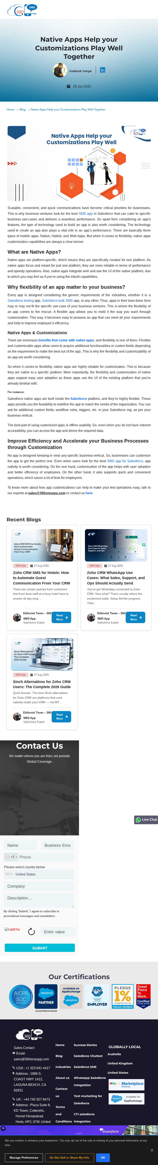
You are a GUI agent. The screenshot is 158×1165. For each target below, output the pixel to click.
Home (10, 109)
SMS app (86, 213)
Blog (23, 109)
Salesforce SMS (85, 1067)
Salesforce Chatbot (88, 1056)
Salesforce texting (21, 300)
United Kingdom (120, 1063)
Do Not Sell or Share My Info (69, 1157)
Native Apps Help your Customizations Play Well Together (68, 109)
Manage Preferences (24, 1157)
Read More (59, 617)
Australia (114, 1054)
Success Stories (85, 1045)
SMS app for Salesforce (125, 461)
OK (103, 1157)
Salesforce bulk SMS (57, 300)
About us (62, 1078)
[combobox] (11, 857)
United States (118, 1073)
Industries (63, 1067)
